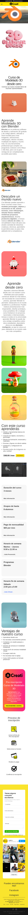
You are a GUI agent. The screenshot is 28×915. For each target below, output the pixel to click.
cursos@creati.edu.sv (18, 901)
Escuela (11, 904)
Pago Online (16, 904)
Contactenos (22, 904)
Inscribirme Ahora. (14, 706)
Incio (4, 904)
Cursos (7, 904)
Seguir (23, 840)
